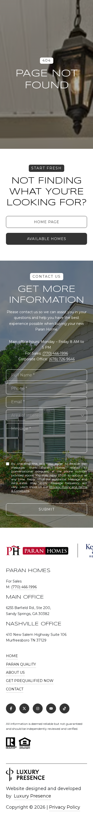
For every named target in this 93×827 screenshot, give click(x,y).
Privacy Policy (64, 807)
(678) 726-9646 (62, 359)
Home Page (46, 222)
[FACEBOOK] (11, 708)
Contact (14, 689)
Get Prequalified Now (30, 680)
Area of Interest (26, 415)
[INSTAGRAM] (38, 708)
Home (12, 656)
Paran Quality (21, 664)
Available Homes (46, 239)
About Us (15, 672)
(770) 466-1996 (55, 353)
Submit (47, 509)
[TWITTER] (24, 708)
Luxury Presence (32, 796)
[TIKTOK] (64, 708)
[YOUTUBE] (51, 708)
